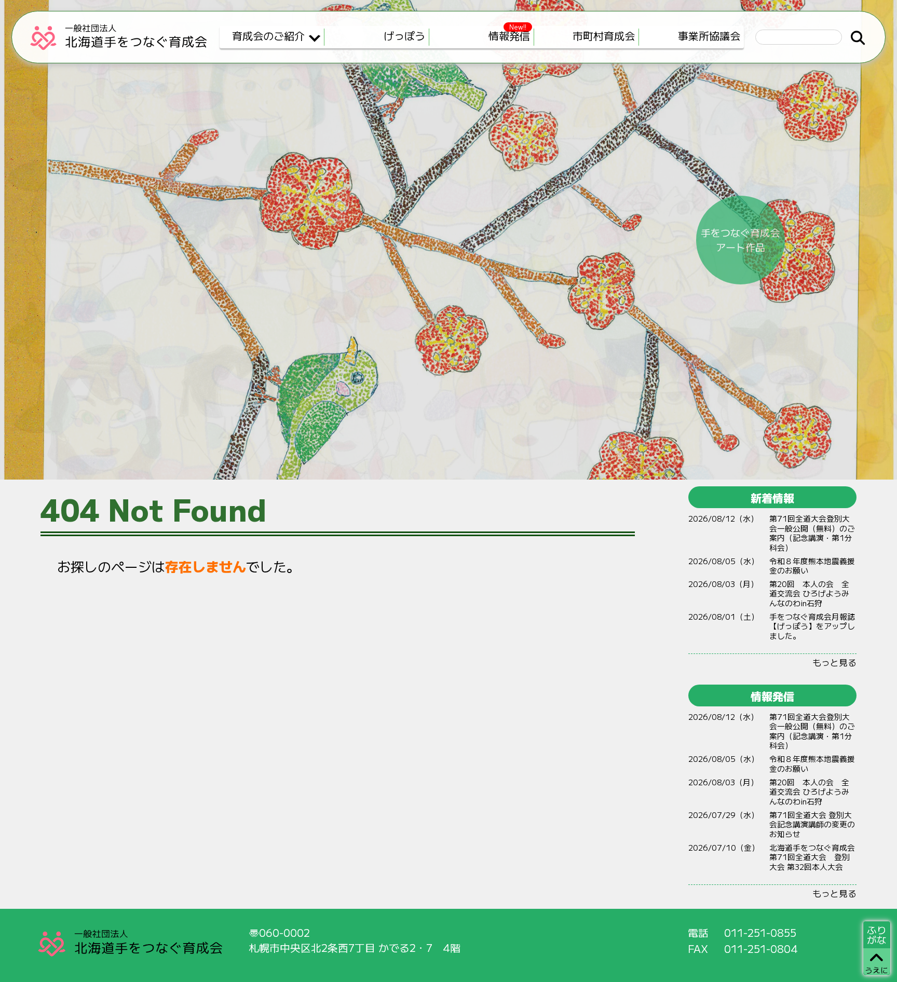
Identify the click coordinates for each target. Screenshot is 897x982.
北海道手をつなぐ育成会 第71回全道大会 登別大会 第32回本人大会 (812, 857)
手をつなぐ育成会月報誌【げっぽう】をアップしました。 (812, 626)
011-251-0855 (760, 932)
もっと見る (834, 662)
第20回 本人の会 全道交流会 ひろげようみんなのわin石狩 (809, 593)
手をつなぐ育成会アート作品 (740, 239)
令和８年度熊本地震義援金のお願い (812, 565)
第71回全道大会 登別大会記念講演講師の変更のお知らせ (812, 824)
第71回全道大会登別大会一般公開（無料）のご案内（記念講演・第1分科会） (812, 533)
